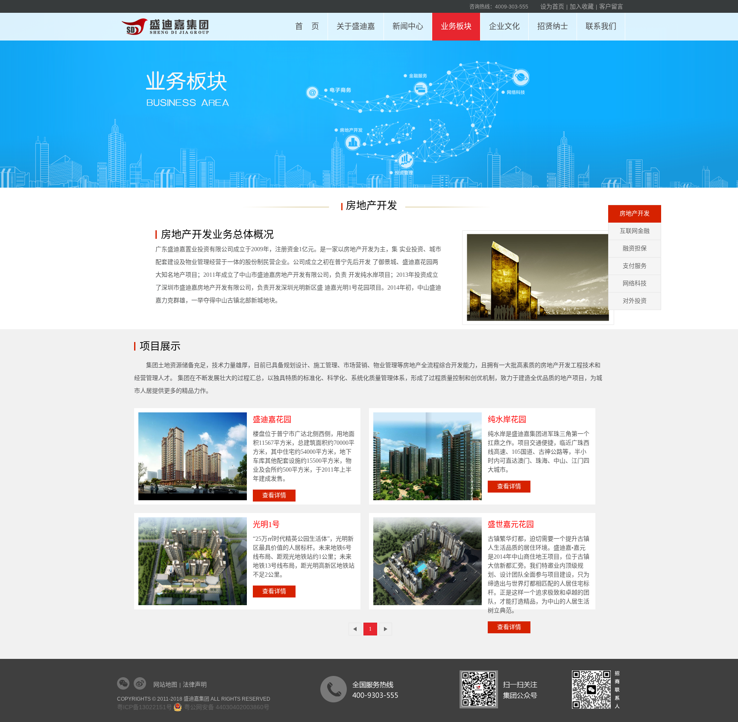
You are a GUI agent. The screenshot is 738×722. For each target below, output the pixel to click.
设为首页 (552, 6)
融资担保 (635, 248)
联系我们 (601, 26)
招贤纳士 (552, 26)
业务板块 (456, 26)
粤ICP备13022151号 (144, 707)
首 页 (307, 26)
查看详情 (274, 495)
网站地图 (165, 684)
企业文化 (504, 26)
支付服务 (635, 266)
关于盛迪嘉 (356, 26)
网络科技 (635, 283)
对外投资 (635, 301)
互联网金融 (635, 231)
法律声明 (195, 684)
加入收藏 (582, 6)
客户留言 (611, 6)
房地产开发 (635, 213)
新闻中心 (407, 26)
